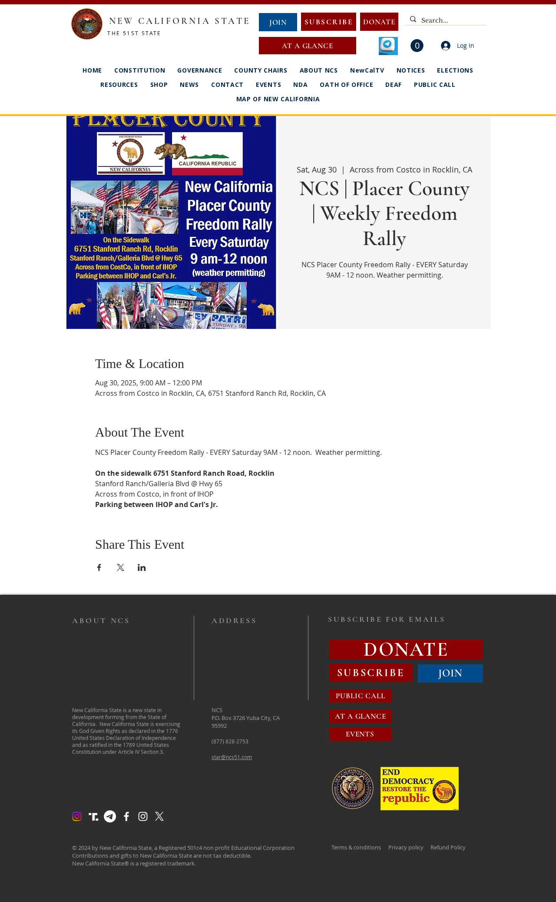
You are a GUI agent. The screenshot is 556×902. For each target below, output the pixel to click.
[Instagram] (77, 816)
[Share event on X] (120, 567)
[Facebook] (126, 816)
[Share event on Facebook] (99, 567)
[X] (159, 816)
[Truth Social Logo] (93, 816)
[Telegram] (110, 816)
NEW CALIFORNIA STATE (179, 21)
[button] (417, 45)
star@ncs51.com (232, 756)
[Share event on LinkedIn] (142, 567)
